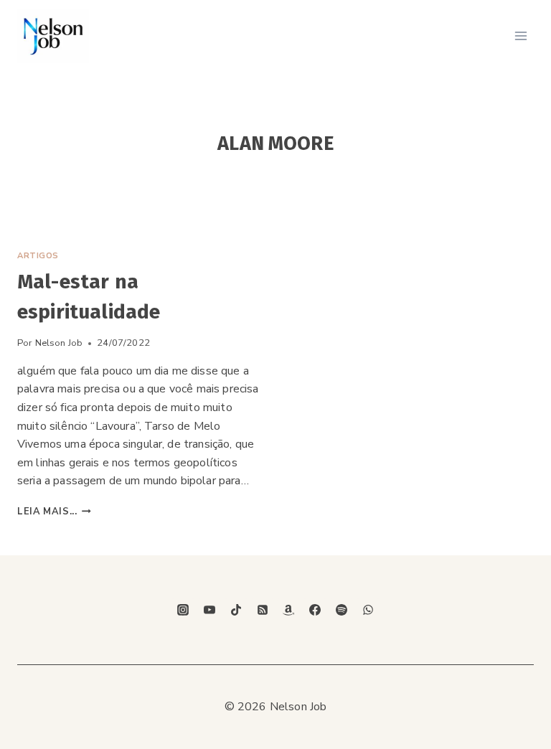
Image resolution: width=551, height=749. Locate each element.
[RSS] (262, 609)
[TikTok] (236, 609)
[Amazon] (288, 609)
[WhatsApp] (368, 609)
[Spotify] (341, 609)
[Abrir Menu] (520, 35)
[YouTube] (209, 609)
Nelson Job (59, 342)
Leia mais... (54, 511)
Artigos (38, 255)
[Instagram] (182, 609)
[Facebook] (314, 609)
